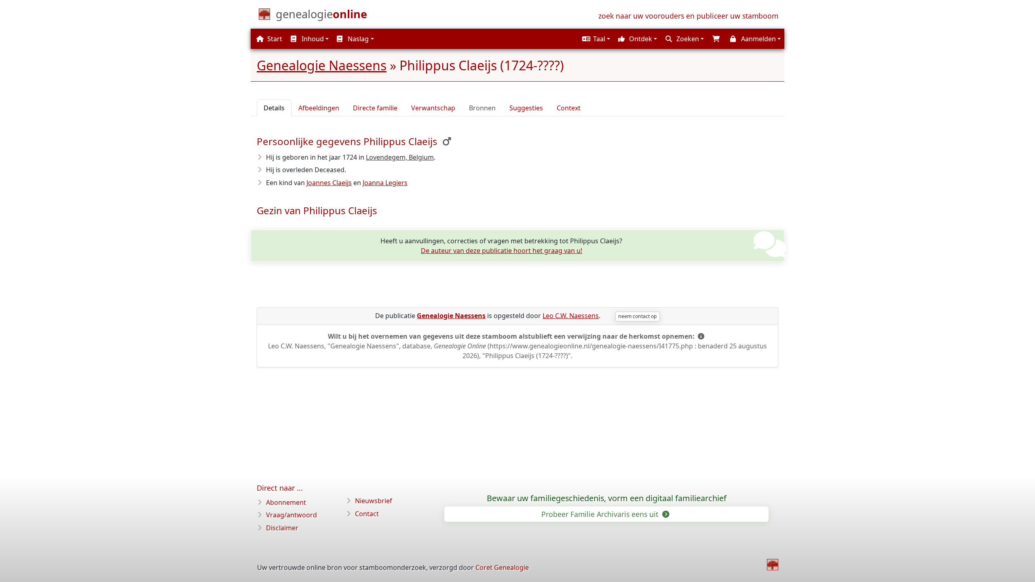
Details (274, 107)
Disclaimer (282, 527)
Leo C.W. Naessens (571, 315)
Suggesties (526, 107)
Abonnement (286, 502)
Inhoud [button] (312, 38)
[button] (595, 38)
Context (569, 107)
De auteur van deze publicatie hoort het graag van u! (501, 250)
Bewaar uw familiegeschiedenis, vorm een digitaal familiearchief (607, 498)
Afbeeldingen (318, 107)
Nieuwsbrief (373, 500)
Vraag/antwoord (291, 514)
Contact (367, 513)
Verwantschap (433, 107)
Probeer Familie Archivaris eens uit (600, 514)
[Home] (772, 564)
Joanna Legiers (385, 182)
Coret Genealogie (502, 567)
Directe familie (375, 107)
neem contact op (637, 316)
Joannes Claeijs (329, 182)
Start (274, 38)
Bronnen (482, 107)
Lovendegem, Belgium (400, 157)
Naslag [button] (357, 38)
